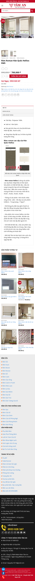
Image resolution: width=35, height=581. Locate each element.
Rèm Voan (6, 365)
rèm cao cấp (25, 89)
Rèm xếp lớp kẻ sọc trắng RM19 (8, 322)
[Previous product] (6, 68)
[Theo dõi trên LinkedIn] (21, 532)
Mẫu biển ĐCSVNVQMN (10, 491)
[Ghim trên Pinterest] (15, 94)
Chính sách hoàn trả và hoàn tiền (17, 571)
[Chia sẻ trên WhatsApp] (2, 94)
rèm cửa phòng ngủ (13, 91)
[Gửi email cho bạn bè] (12, 94)
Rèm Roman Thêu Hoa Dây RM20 (25, 348)
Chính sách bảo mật (10, 570)
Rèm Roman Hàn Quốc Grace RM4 (24, 297)
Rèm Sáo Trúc (7, 398)
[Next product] (2, 68)
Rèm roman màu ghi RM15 (8, 296)
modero (6, 89)
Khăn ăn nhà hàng (8, 467)
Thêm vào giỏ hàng (18, 76)
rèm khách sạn (28, 91)
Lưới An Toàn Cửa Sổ (9, 437)
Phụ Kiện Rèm (7, 431)
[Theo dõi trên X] (12, 532)
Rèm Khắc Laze (7, 386)
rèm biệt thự (11, 89)
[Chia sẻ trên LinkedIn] (18, 94)
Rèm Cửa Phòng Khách (10, 422)
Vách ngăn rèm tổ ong (10, 443)
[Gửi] (32, 10)
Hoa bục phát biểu (8, 479)
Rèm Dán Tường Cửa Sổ (10, 401)
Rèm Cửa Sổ (6, 412)
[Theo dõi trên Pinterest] (18, 532)
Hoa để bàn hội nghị (9, 482)
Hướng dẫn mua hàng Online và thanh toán (18, 572)
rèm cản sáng (18, 89)
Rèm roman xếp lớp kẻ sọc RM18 (25, 322)
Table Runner (7, 461)
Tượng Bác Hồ (7, 476)
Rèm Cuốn (6, 377)
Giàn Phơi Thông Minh (10, 434)
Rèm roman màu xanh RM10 (7, 271)
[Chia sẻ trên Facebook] (6, 94)
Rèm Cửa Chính (7, 415)
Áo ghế (5, 458)
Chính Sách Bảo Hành (23, 570)
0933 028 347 (16, 529)
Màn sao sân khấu (8, 488)
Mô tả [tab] (4, 108)
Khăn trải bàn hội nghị (10, 464)
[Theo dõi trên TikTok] (9, 532)
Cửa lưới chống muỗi (9, 446)
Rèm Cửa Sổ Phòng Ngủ (10, 418)
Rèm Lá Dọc (6, 389)
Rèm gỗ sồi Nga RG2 (7, 347)
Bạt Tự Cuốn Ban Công (10, 449)
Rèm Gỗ (5, 374)
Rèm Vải (5, 362)
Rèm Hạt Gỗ (6, 395)
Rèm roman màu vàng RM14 (24, 271)
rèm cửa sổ (21, 91)
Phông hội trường (8, 473)
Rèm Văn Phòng (8, 424)
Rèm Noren (6, 368)
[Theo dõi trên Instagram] (6, 532)
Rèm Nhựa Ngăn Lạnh (10, 440)
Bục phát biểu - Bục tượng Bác (12, 485)
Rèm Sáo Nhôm (7, 392)
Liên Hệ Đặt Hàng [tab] (8, 115)
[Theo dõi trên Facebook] (2, 532)
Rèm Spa (5, 409)
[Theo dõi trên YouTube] (24, 532)
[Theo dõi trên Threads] (15, 532)
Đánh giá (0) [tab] (6, 111)
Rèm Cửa (12, 58)
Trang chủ (4, 58)
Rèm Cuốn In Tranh (9, 383)
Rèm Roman (20, 58)
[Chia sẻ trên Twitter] (9, 94)
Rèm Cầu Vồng (7, 380)
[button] (2, 5)
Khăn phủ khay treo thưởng (11, 470)
